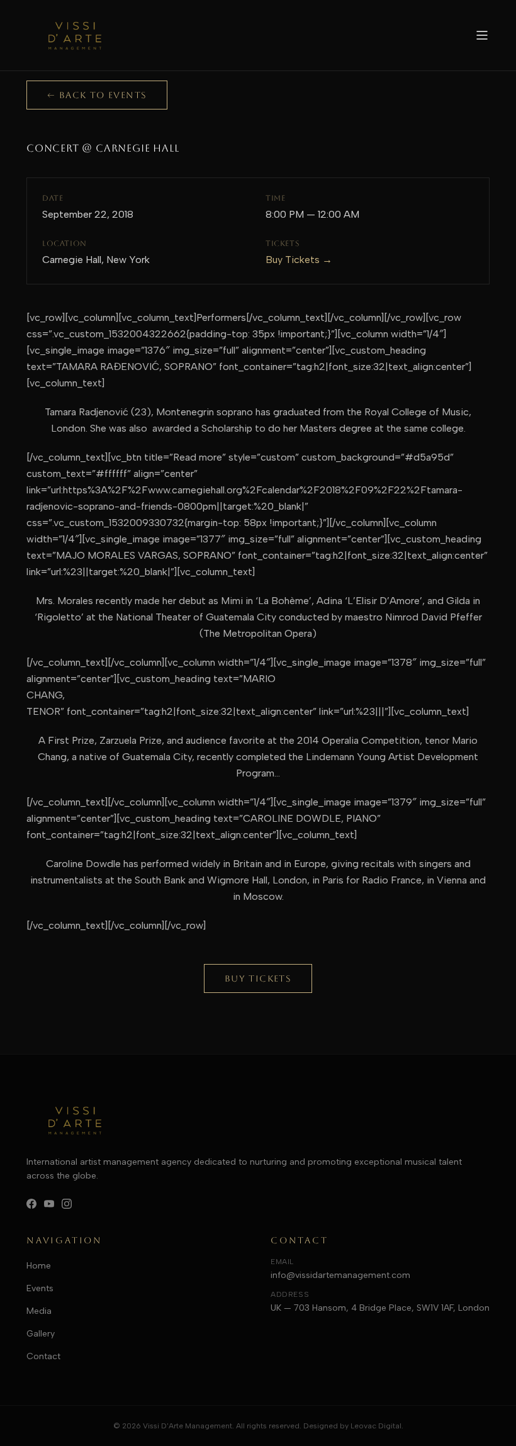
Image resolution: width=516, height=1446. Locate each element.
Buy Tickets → (299, 260)
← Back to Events (97, 95)
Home (38, 1265)
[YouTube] (49, 1204)
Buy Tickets (258, 978)
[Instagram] (67, 1204)
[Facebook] (31, 1204)
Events (39, 1288)
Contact (43, 1356)
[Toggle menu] (482, 35)
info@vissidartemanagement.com (340, 1275)
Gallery (40, 1333)
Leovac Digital (376, 1425)
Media (39, 1311)
